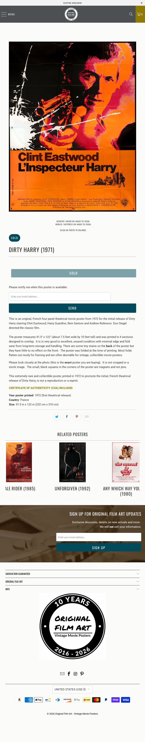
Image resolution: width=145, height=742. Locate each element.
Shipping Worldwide (72, 3)
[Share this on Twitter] (57, 417)
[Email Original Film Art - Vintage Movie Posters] (62, 674)
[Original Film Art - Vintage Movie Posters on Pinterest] (82, 674)
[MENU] (2, 14)
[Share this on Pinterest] (77, 417)
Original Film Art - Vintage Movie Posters (76, 713)
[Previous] (12, 127)
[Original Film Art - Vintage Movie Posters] (71, 14)
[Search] (131, 14)
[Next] (133, 127)
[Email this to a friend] (87, 417)
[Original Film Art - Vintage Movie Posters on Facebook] (69, 674)
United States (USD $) (70, 689)
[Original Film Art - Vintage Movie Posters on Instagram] (76, 674)
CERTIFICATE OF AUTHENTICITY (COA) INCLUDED (41, 388)
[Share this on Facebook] (67, 417)
